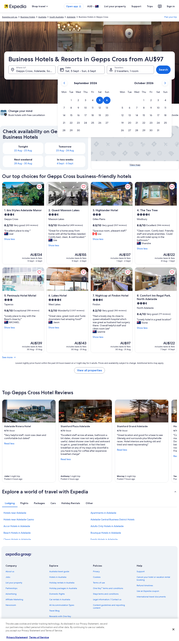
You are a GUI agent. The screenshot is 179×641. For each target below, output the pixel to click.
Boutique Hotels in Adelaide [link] (106, 532)
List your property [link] (14, 582)
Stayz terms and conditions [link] (106, 593)
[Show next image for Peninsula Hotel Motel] (40, 279)
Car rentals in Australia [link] (59, 599)
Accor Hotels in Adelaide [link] (16, 526)
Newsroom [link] (11, 605)
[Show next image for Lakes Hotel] (84, 279)
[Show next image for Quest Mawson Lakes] (84, 194)
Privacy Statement (17, 637)
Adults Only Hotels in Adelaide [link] (107, 526)
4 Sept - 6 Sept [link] (65, 163)
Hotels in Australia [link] (57, 577)
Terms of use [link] (99, 582)
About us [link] (10, 571)
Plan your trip (170, 17)
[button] (71, 100)
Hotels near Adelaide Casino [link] (18, 519)
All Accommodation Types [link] (61, 605)
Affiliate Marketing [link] (14, 599)
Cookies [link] (97, 577)
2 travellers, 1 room (126, 71)
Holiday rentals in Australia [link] (61, 582)
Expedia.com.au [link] (9, 17)
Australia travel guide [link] (59, 571)
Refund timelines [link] (145, 585)
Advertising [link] (11, 593)
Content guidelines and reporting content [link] (109, 606)
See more (7, 357)
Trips (150, 6)
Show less (9, 239)
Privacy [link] (96, 571)
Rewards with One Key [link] (60, 616)
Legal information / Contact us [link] (107, 599)
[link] (39, 186)
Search (163, 69)
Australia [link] (42, 17)
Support (136, 6)
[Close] (173, 629)
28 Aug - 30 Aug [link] (23, 163)
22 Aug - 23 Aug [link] (23, 150)
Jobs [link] (8, 577)
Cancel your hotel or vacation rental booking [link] (153, 578)
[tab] (9, 503)
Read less (9, 443)
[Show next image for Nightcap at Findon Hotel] (128, 279)
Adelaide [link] (71, 17)
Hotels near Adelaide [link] (14, 512)
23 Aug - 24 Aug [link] (65, 150)
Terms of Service (39, 637)
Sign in (171, 6)
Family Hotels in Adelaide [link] (104, 539)
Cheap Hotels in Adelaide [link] (17, 539)
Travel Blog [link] (54, 610)
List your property (115, 6)
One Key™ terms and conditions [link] (108, 588)
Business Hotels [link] (27, 17)
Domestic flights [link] (57, 593)
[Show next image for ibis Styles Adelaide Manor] (40, 194)
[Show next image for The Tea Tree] (173, 194)
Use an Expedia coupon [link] (148, 591)
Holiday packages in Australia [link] (63, 588)
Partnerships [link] (11, 588)
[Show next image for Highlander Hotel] (128, 194)
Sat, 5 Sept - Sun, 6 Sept (80, 71)
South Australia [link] (56, 17)
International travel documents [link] (151, 596)
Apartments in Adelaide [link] (103, 512)
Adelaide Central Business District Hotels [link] (112, 519)
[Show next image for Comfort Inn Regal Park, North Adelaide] (173, 279)
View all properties (89, 370)
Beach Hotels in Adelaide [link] (17, 532)
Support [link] (141, 571)
